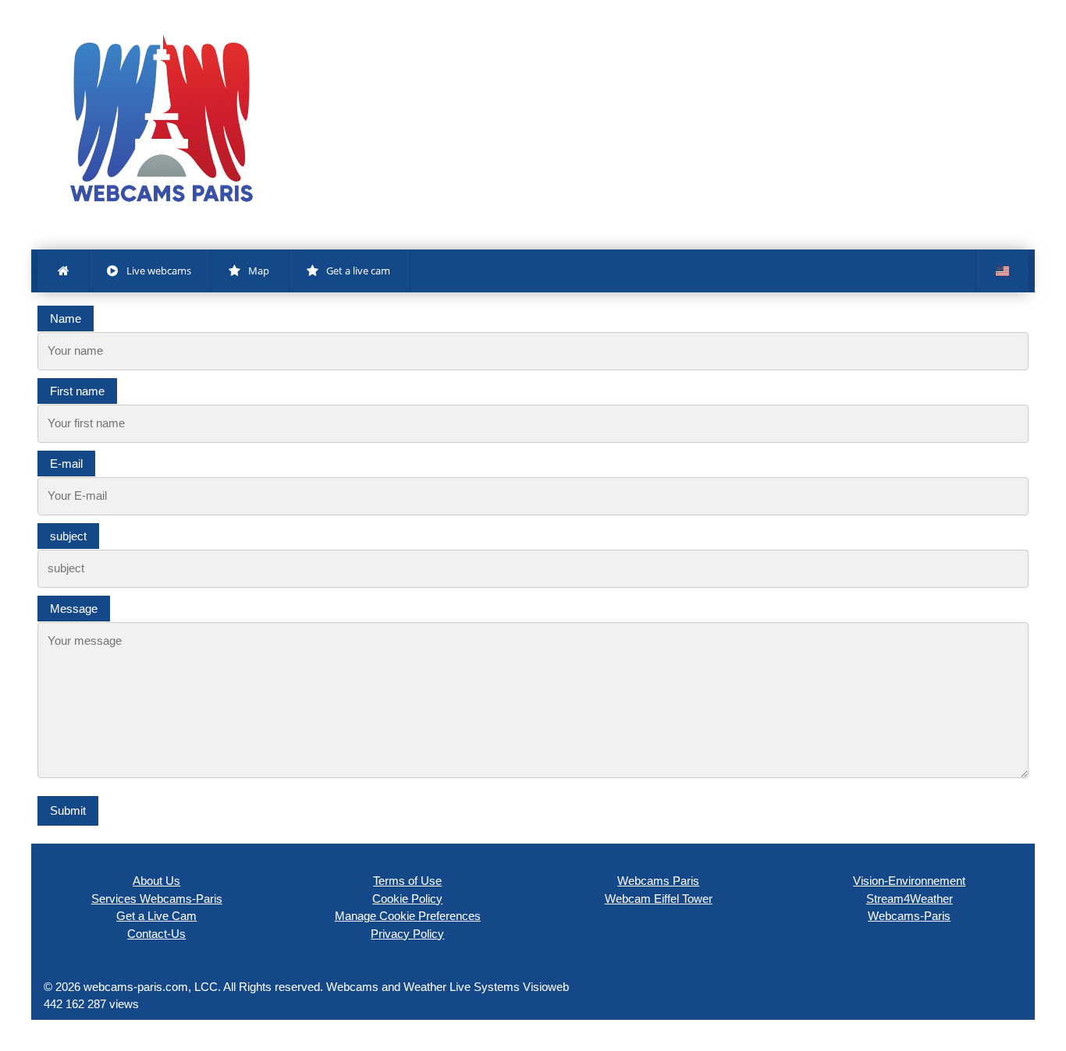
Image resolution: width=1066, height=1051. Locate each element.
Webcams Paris (658, 880)
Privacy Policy (407, 933)
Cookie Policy (407, 898)
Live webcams (158, 271)
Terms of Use (407, 880)
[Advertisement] (656, 140)
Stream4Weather (909, 898)
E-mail (66, 463)
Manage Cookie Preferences (408, 915)
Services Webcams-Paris (156, 898)
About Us (156, 880)
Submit (68, 810)
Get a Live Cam (156, 915)
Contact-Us (156, 933)
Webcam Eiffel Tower (658, 898)
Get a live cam (358, 271)
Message (74, 608)
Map (258, 271)
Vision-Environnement (909, 880)
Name (65, 318)
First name (77, 391)
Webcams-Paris (909, 915)
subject (68, 536)
